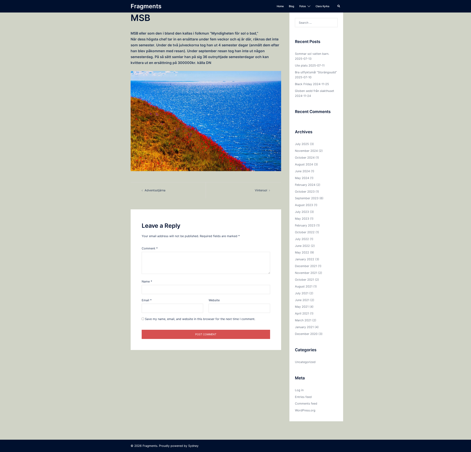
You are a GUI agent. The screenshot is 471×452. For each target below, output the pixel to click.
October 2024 (305, 157)
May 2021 (302, 306)
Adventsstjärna (155, 190)
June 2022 (302, 246)
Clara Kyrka (322, 6)
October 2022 (305, 232)
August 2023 (304, 205)
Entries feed (303, 397)
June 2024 (302, 171)
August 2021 (303, 286)
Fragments (146, 6)
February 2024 (305, 185)
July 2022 (302, 239)
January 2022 (304, 259)
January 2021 (304, 327)
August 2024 (304, 164)
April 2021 (302, 313)
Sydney (193, 446)
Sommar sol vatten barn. (312, 54)
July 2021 (301, 293)
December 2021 (306, 266)
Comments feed (306, 403)
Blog (291, 6)
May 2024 (302, 178)
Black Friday (303, 84)
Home (280, 6)
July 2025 (302, 144)
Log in (299, 390)
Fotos (302, 6)
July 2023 (302, 212)
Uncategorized (305, 362)
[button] (338, 6)
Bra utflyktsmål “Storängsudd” (316, 72)
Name (147, 281)
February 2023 (305, 225)
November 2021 (306, 273)
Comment (150, 248)
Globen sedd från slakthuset (314, 91)
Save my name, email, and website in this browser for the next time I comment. (200, 319)
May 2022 (302, 252)
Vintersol (261, 190)
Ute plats (301, 65)
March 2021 (303, 320)
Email (147, 300)
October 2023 (305, 191)
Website (214, 300)
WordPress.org (305, 410)
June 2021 (302, 300)
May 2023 (302, 218)
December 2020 (306, 334)
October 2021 (304, 279)
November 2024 (306, 151)
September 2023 (306, 198)
